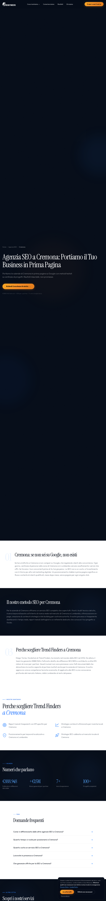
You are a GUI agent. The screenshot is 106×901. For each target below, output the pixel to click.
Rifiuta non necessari (85, 892)
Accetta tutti (67, 892)
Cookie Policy (74, 887)
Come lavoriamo (48, 4)
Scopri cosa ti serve (94, 4)
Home (4, 247)
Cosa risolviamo (32, 4)
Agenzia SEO (12, 247)
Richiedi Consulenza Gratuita (18, 286)
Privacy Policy (64, 887)
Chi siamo (69, 4)
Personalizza (65, 896)
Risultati (60, 4)
